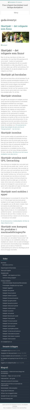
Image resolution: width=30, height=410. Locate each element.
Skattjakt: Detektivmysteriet (9, 295)
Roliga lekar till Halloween (7, 390)
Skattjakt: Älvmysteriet (8, 290)
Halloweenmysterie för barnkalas (9, 381)
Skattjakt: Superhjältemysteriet (10, 328)
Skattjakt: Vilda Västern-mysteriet (11, 336)
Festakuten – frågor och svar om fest (10, 376)
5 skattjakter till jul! (5, 350)
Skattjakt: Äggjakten (8, 288)
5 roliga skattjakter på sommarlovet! (10, 356)
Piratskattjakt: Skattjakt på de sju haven (13, 285)
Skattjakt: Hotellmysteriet (9, 308)
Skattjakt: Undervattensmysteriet (11, 333)
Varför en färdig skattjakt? (9, 277)
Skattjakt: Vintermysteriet (9, 338)
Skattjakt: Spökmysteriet (9, 326)
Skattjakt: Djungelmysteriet (9, 300)
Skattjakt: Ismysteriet (8, 311)
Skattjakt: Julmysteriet (8, 313)
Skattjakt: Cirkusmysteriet (9, 293)
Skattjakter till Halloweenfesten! (9, 353)
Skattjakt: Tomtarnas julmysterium (12, 331)
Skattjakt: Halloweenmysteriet (10, 305)
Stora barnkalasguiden (7, 398)
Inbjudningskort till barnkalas (8, 268)
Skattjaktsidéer (5, 273)
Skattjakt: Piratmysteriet (9, 318)
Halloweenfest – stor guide (8, 378)
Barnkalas (3, 262)
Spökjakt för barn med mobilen (9, 396)
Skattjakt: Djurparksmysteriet (10, 303)
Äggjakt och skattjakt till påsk (8, 362)
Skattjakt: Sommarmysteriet (10, 323)
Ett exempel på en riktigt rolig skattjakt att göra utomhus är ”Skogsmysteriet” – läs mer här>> (13, 127)
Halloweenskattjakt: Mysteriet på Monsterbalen (15, 283)
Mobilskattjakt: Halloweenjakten (9, 388)
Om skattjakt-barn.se (6, 341)
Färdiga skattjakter (6, 280)
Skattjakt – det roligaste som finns (14, 27)
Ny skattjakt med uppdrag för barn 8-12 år (12, 358)
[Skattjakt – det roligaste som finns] (15, 32)
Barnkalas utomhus (8, 265)
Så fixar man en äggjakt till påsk (9, 393)
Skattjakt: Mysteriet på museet (10, 316)
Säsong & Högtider (6, 270)
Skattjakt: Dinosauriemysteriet (10, 298)
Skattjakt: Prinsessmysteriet (10, 321)
